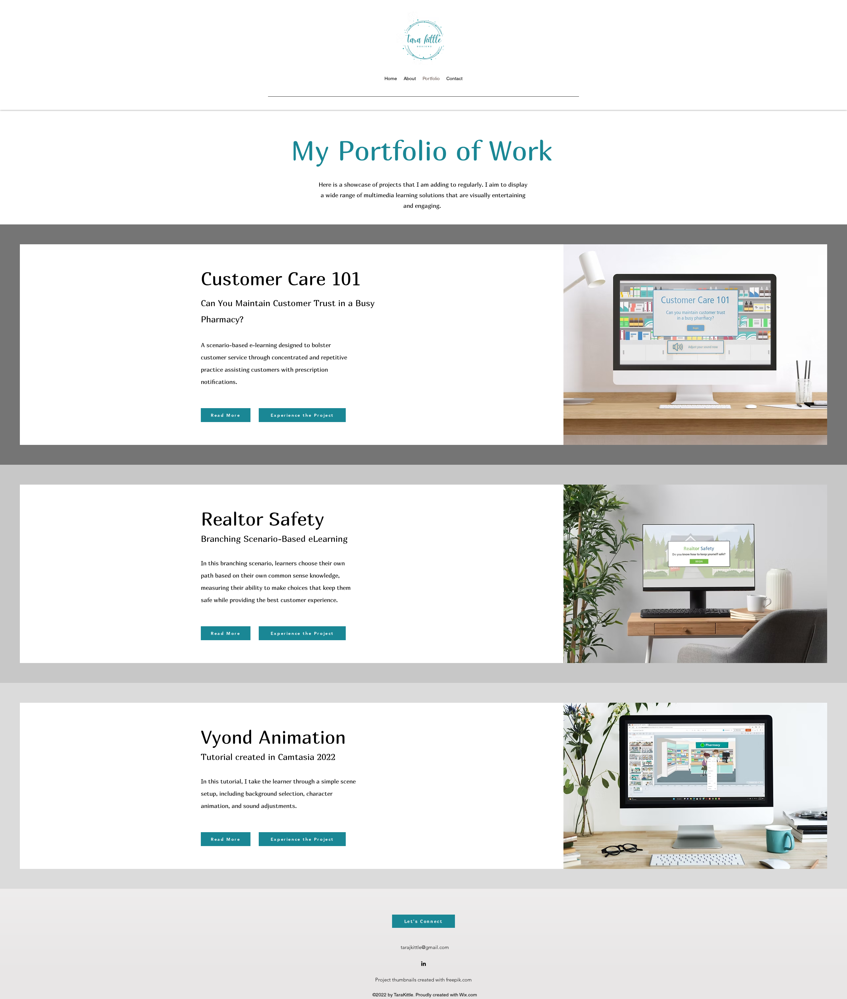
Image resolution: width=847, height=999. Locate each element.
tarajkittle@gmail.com (425, 947)
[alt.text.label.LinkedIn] (423, 963)
